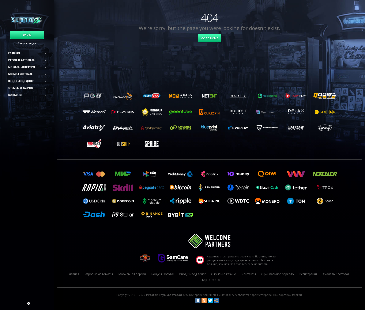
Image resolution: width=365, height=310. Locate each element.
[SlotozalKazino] (28, 303)
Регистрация (27, 43)
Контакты (15, 95)
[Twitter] (210, 300)
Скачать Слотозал (336, 274)
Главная (14, 53)
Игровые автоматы (21, 60)
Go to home (209, 38)
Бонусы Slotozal (20, 74)
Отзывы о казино (20, 88)
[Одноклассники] (204, 300)
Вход (27, 35)
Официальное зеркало (277, 274)
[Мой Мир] (216, 300)
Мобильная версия (21, 67)
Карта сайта (211, 280)
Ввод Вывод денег (21, 81)
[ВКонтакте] (197, 300)
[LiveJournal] (222, 300)
